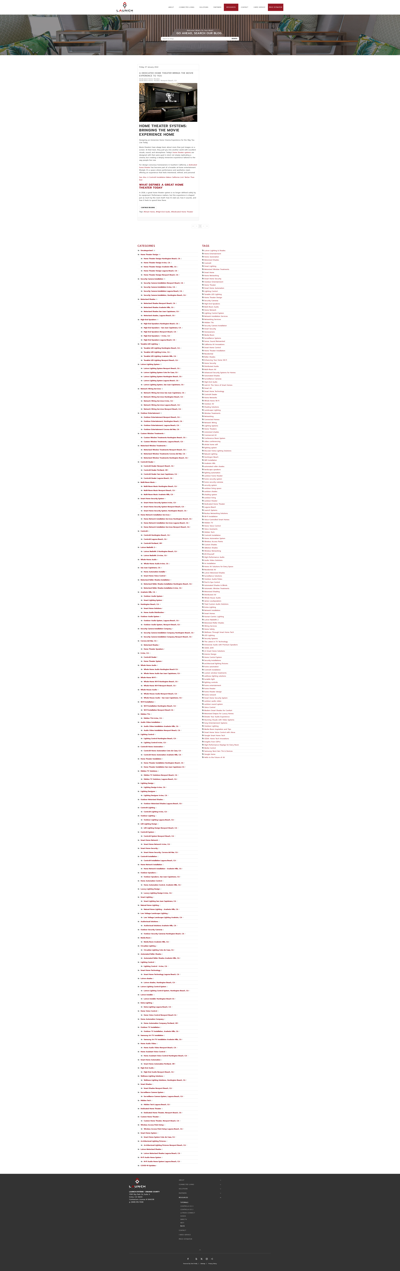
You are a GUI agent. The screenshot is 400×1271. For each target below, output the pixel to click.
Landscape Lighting (212, 410)
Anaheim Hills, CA (148, 592)
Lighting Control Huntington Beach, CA (160, 738)
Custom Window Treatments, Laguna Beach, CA (163, 441)
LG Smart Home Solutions (214, 651)
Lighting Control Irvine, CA (155, 742)
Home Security (210, 363)
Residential (208, 354)
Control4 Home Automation (152, 746)
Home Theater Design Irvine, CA (157, 262)
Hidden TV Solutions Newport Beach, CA (160, 775)
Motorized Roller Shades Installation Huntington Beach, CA (168, 584)
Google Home (209, 754)
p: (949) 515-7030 (136, 1202)
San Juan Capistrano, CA (150, 567)
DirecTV (183, 1219)
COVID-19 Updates (148, 1165)
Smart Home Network (149, 840)
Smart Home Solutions (153, 608)
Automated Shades (212, 375)
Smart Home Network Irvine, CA (157, 844)
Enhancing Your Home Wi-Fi (215, 360)
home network (210, 695)
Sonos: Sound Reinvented (214, 341)
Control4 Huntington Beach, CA (157, 535)
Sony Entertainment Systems (215, 723)
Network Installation (212, 610)
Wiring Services (210, 626)
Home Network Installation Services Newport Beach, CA (167, 527)
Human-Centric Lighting (214, 616)
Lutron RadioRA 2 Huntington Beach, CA (160, 551)
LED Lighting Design (149, 824)
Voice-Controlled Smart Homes (216, 519)
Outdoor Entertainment (150, 413)
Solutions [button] (203, 7)
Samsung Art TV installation (152, 1035)
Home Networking (211, 275)
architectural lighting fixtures (216, 663)
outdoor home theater (213, 476)
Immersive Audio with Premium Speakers (221, 645)
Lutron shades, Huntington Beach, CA (159, 982)
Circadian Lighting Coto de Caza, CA (159, 950)
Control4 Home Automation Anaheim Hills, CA (162, 755)
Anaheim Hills (209, 463)
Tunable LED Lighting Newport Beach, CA (161, 360)
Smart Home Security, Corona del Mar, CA (161, 852)
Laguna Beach (210, 507)
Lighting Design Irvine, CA (154, 787)
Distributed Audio (211, 366)
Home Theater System (153, 661)
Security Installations (212, 660)
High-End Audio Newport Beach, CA (159, 1072)
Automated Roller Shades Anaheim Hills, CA (162, 958)
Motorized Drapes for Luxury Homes (219, 713)
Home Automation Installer (154, 572)
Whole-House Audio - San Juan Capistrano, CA (163, 698)
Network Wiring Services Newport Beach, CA (162, 409)
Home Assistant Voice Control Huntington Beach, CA (165, 1056)
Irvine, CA (145, 653)
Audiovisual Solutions (149, 921)
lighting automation (212, 472)
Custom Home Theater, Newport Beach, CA (161, 1121)
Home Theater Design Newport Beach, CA (161, 275)
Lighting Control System (214, 313)
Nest (182, 1223)
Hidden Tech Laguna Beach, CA (157, 1104)
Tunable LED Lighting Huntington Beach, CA (162, 348)
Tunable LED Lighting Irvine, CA (157, 352)
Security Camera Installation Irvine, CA (159, 287)
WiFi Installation (210, 460)
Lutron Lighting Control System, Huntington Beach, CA (166, 990)
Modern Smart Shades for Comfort (218, 710)
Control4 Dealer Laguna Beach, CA (158, 478)
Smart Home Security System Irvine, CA (160, 502)
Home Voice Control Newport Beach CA (160, 1015)
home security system (213, 479)
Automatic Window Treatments (216, 588)
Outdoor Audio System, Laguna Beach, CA (161, 620)
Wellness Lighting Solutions (152, 1076)
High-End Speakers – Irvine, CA (157, 336)
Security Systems (211, 638)
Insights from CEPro (212, 742)
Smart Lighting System (153, 600)
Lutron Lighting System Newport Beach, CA (162, 368)
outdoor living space (212, 488)
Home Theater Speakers (153, 649)
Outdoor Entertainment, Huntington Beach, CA (163, 421)
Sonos (183, 1216)
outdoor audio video (212, 701)
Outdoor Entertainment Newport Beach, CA (162, 417)
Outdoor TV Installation (150, 1027)
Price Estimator (275, 7)
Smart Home (150, 212)
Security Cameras (211, 300)
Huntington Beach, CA (150, 604)
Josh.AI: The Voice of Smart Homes (218, 385)
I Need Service (259, 7)
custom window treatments (215, 673)
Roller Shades (209, 357)
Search (234, 39)
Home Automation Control (151, 881)
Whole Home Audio (148, 665)
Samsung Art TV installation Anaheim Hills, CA (163, 1039)
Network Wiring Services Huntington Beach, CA (163, 397)
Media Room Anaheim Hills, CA (156, 942)
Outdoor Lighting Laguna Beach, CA (159, 820)
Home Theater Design (149, 254)
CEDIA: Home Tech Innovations (216, 738)
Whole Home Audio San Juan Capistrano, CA (162, 673)
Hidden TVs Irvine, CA (153, 718)
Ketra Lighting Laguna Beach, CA (157, 1007)
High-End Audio (163, 212)
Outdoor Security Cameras (151, 929)
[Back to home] (125, 7)
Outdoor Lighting (148, 816)
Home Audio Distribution (154, 612)
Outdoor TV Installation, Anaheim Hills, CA (161, 1031)
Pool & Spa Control (212, 582)
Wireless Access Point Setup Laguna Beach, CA (163, 1129)
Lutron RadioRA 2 (148, 547)
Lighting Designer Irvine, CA (155, 795)
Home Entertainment (212, 253)
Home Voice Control (149, 1011)
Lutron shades (146, 978)
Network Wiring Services (151, 389)
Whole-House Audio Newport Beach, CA (160, 694)
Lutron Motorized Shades (151, 1149)
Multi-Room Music (148, 482)
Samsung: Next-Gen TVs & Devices (218, 751)
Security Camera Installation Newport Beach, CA (163, 283)
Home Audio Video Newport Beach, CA (160, 1047)
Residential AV (210, 569)
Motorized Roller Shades (214, 623)
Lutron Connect (187, 1213)
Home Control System (213, 657)
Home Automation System (214, 538)
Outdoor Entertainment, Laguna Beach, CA (161, 425)
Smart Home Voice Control (154, 576)
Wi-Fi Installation (147, 702)
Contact (244, 7)
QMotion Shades (211, 548)
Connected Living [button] (186, 7)
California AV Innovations (214, 344)
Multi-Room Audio (211, 307)
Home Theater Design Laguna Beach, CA (160, 271)
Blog (182, 1226)
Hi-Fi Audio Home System (151, 1157)
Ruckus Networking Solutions (216, 513)
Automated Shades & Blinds (215, 585)
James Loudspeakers (212, 601)
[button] (200, 1250)
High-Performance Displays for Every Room (221, 745)
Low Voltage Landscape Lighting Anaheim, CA (163, 917)
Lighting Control (147, 734)
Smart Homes (209, 613)
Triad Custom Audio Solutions (216, 604)
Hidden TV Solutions (149, 771)
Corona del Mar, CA (149, 641)
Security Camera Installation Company (156, 628)
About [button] (171, 7)
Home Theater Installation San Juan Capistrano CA (164, 767)
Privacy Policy (212, 1264)
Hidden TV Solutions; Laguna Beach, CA (160, 779)
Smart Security (210, 329)
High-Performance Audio (214, 557)
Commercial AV (210, 435)
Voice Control (209, 707)
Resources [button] (231, 7)
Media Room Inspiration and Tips (217, 729)
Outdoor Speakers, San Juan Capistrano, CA (162, 877)
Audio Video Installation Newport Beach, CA (162, 730)
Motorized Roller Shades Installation (155, 580)
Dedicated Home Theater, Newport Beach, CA (158, 80)
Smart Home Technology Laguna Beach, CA (161, 974)
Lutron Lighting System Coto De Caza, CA (161, 372)
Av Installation (210, 563)
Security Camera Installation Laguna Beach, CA (163, 291)
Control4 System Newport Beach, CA (159, 836)
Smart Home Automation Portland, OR (159, 1064)
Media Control (210, 748)
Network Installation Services (216, 316)
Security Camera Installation (152, 279)
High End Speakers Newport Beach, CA (160, 332)
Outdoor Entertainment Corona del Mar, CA (161, 429)
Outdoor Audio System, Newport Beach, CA (162, 624)
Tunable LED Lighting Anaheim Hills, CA (160, 356)
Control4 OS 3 (186, 1206)
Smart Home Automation (151, 1060)
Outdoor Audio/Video (213, 579)
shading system (210, 494)
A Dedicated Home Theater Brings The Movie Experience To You (166, 74)
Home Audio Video (148, 1043)
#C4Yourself (209, 554)
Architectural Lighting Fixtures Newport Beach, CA (165, 1145)
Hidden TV (208, 523)
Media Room (146, 938)
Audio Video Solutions (213, 560)
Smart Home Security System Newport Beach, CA (164, 506)
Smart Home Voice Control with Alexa (219, 732)
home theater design (213, 691)
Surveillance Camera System (152, 1092)
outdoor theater (210, 501)
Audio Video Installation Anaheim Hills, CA (161, 726)
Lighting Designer (148, 791)
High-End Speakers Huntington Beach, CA (161, 323)
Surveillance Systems (212, 338)
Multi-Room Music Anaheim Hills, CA (158, 494)
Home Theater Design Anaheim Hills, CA (160, 267)
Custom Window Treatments (152, 433)
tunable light (209, 679)
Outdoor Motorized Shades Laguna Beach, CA (163, 803)
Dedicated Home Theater (149, 79)
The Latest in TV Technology (216, 641)
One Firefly (194, 1264)
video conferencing (212, 441)
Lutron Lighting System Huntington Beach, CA (163, 376)
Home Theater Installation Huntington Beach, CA (163, 763)
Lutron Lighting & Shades (214, 250)
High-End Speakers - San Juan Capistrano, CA (162, 328)
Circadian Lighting (148, 946)
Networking (209, 416)
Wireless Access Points (213, 541)
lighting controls (211, 682)
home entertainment (212, 685)
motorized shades (211, 432)
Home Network (210, 310)
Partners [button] (217, 7)
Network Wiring (210, 422)
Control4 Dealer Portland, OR (156, 470)
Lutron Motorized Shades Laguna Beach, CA (162, 1153)
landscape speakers (212, 469)
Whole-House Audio (149, 689)
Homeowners (209, 332)
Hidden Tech (146, 1100)
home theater (209, 688)
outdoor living (210, 497)
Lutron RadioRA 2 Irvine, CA (155, 555)
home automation (211, 666)
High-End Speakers (148, 319)
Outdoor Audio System (153, 596)
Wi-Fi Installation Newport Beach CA (158, 710)
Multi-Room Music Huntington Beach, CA (160, 486)
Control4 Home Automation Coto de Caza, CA (162, 750)
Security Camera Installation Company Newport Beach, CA (168, 637)
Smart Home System (149, 1133)
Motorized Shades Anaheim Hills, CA (159, 307)
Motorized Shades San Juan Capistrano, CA (161, 311)
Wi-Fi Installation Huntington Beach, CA (160, 706)
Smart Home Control (212, 347)
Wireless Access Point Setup (152, 1125)
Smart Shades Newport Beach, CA (158, 1088)
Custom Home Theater (150, 1117)
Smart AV (208, 388)
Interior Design (210, 654)
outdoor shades (210, 491)
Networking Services (212, 319)
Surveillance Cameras (212, 379)
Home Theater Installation (151, 759)
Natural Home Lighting (150, 905)
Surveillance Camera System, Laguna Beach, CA (163, 1096)
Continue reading (148, 208)
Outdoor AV (209, 404)
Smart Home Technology (150, 970)
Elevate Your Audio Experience (217, 716)
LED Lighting (209, 635)
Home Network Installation (151, 864)
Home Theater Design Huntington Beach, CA (162, 258)
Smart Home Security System (152, 498)
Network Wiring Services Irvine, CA (158, 401)
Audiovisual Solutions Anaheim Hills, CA (160, 925)
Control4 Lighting (148, 807)
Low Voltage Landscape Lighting (154, 913)
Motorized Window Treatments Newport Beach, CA (165, 450)
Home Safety (209, 629)
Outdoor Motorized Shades (152, 799)
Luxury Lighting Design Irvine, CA (158, 893)
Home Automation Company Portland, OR (161, 1023)
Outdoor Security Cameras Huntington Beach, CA (164, 933)
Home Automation (211, 257)
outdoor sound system (213, 704)
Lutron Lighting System (150, 364)
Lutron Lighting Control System (153, 986)
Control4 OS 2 (186, 1209)
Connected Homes (211, 419)
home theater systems (182, 152)
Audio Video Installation (150, 722)
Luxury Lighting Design (150, 889)
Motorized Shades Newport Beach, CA (159, 303)
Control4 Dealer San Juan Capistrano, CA (160, 474)
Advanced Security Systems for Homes (220, 372)
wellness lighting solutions (215, 676)
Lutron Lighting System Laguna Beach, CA (161, 380)
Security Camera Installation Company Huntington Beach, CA (169, 633)
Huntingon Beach (211, 457)
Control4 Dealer (147, 462)
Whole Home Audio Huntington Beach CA (161, 669)
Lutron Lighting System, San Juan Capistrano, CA (164, 384)
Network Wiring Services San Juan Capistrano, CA (164, 393)
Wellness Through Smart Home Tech (219, 632)
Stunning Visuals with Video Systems (219, 720)
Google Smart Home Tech (214, 735)
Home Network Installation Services (155, 515)
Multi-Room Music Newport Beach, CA (159, 490)
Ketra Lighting (146, 1003)
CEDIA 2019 (209, 648)
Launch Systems (210, 510)
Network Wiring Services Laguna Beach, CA (162, 405)
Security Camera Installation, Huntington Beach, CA (165, 295)
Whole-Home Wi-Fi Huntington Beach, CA (161, 681)
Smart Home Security (149, 848)
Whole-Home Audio (149, 559)
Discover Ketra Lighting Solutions (217, 451)
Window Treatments (212, 413)
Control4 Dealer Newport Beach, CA (159, 466)
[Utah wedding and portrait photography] (168, 102)
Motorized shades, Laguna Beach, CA (159, 315)
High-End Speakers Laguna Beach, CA (159, 340)
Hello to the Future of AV (214, 757)
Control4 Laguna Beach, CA (155, 539)
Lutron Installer (147, 995)
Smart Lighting (147, 897)
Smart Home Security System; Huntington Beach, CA (165, 511)
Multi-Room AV (210, 369)
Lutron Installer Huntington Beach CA (159, 999)
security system (210, 485)
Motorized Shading (212, 591)
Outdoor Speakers (148, 872)
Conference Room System (214, 438)
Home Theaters (210, 429)
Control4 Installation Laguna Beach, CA (160, 860)
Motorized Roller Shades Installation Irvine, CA (163, 588)
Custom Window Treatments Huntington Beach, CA (165, 437)
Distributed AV (210, 594)
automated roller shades (214, 466)
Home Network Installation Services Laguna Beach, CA (166, 523)
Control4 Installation (149, 856)
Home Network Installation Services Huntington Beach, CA (168, 519)
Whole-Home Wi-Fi (148, 677)
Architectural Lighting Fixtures (153, 1141)
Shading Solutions (211, 407)
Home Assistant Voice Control (153, 1051)
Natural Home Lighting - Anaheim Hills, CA (161, 909)
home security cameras (213, 482)
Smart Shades (146, 1084)
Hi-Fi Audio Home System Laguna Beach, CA (162, 1161)
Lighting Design (147, 783)
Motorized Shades (148, 299)
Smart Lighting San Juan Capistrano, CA (160, 901)
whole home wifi (211, 444)
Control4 (144, 531)
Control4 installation (212, 670)
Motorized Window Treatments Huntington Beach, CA (166, 458)
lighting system (210, 447)
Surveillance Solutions (213, 576)
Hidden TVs (145, 714)
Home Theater (210, 285)
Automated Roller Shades (151, 954)
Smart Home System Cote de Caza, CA (159, 1137)
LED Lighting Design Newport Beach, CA (160, 828)
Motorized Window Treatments (153, 445)
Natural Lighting (210, 454)
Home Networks (210, 397)
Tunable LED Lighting (149, 344)
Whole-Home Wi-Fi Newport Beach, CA (160, 685)
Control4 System (147, 832)
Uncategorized (147, 250)
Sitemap (203, 1264)
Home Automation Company (152, 1019)
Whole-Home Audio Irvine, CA (156, 563)
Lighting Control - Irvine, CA (155, 966)
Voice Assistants (211, 529)
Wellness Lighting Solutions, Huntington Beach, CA (165, 1080)
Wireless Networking (212, 551)
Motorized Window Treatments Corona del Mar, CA (164, 454)
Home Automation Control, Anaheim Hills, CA (162, 885)
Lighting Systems (211, 426)
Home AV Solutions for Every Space (218, 566)
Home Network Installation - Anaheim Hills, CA (163, 868)
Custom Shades (210, 544)
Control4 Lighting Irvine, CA (155, 811)
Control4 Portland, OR (153, 543)
